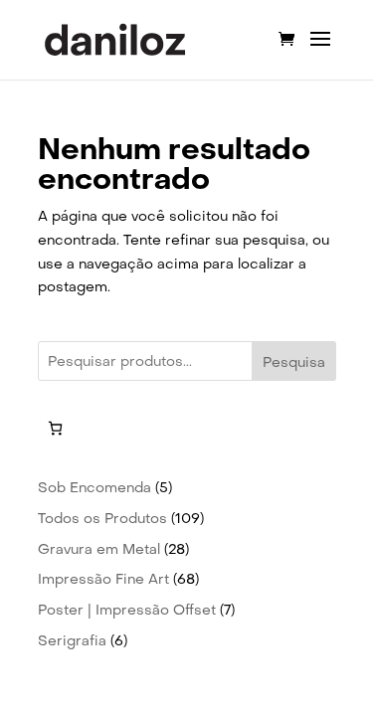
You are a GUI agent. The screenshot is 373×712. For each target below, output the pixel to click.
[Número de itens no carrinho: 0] (55, 428)
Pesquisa (294, 362)
